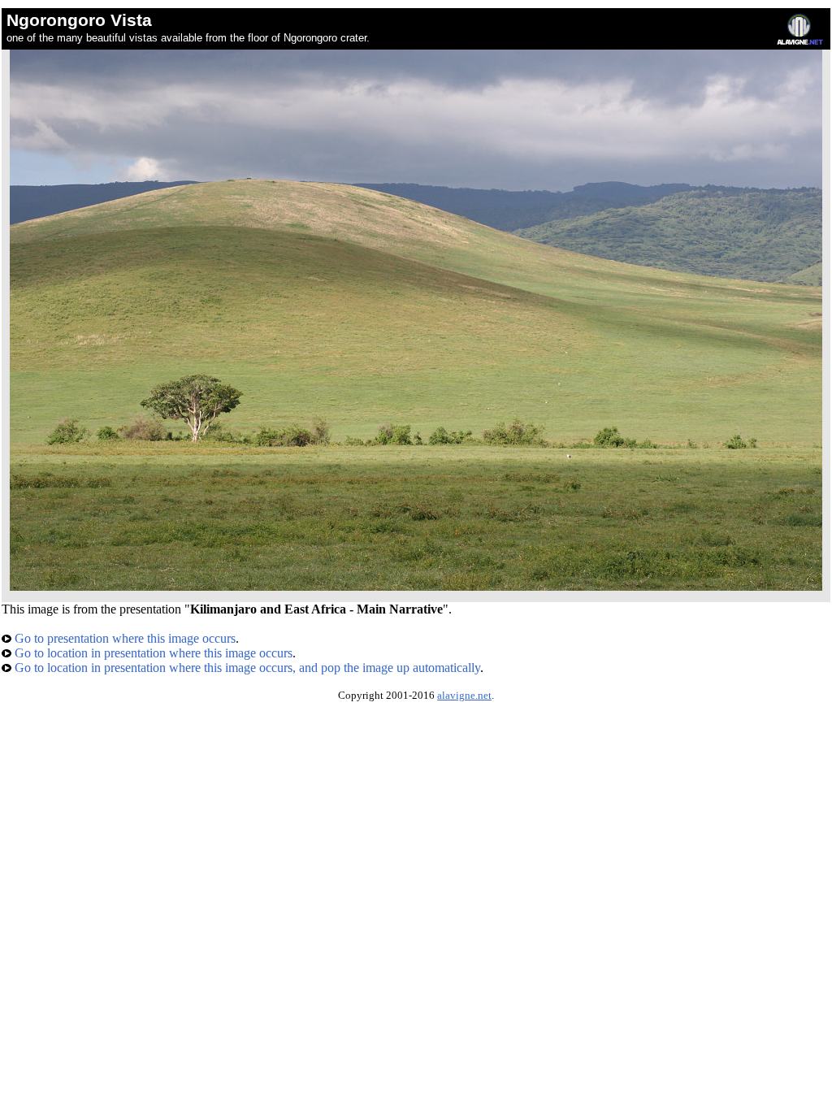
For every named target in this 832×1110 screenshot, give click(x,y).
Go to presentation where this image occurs (123, 638)
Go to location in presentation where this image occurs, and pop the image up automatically (245, 667)
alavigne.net (464, 695)
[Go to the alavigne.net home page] (800, 41)
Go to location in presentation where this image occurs (151, 653)
